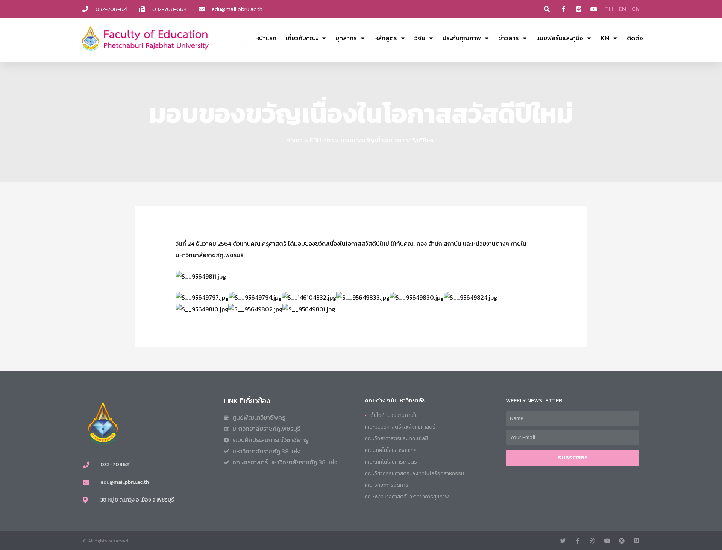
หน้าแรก (265, 38)
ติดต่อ (635, 38)
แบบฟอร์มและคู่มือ (559, 38)
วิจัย (419, 38)
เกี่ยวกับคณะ (302, 38)
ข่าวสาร (508, 38)
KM (605, 38)
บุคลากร (346, 38)
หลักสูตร (385, 38)
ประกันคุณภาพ (462, 38)
